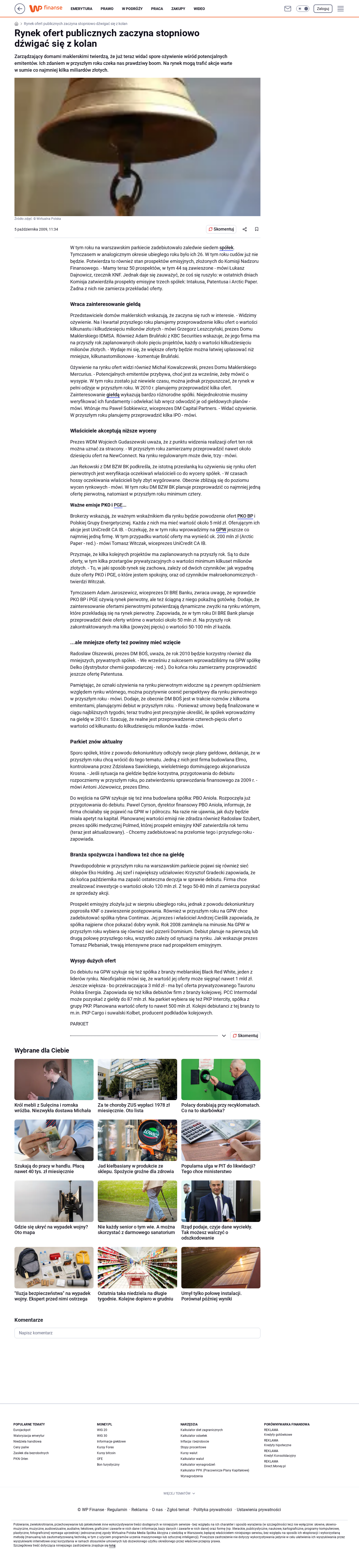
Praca (157, 9)
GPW (221, 529)
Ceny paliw (21, 1447)
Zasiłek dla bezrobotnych (31, 1453)
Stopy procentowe (193, 1447)
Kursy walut (189, 1453)
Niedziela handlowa (27, 1441)
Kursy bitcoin (106, 1453)
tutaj (112, 1545)
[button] (302, 9)
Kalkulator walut (192, 1459)
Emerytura (81, 9)
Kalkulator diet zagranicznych (202, 1430)
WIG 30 (102, 1436)
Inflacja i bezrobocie (195, 1441)
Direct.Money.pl (275, 1466)
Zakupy (178, 9)
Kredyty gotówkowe (278, 1435)
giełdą (113, 394)
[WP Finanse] (50, 8)
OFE (100, 1459)
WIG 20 (102, 1430)
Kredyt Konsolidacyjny (280, 1456)
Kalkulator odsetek (194, 1436)
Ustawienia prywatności (258, 1509)
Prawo (107, 9)
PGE (118, 505)
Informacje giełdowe (111, 1441)
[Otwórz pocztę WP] (288, 8)
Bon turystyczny (108, 1464)
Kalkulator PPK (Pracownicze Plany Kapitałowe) (215, 1470)
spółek (226, 247)
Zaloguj (323, 9)
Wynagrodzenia (192, 1476)
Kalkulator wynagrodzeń (198, 1464)
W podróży (132, 9)
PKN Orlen (20, 1459)
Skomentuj (224, 229)
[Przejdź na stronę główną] (19, 12)
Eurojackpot (21, 1430)
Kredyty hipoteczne (277, 1445)
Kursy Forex (105, 1447)
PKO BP (245, 516)
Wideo (199, 9)
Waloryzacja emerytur (28, 1436)
